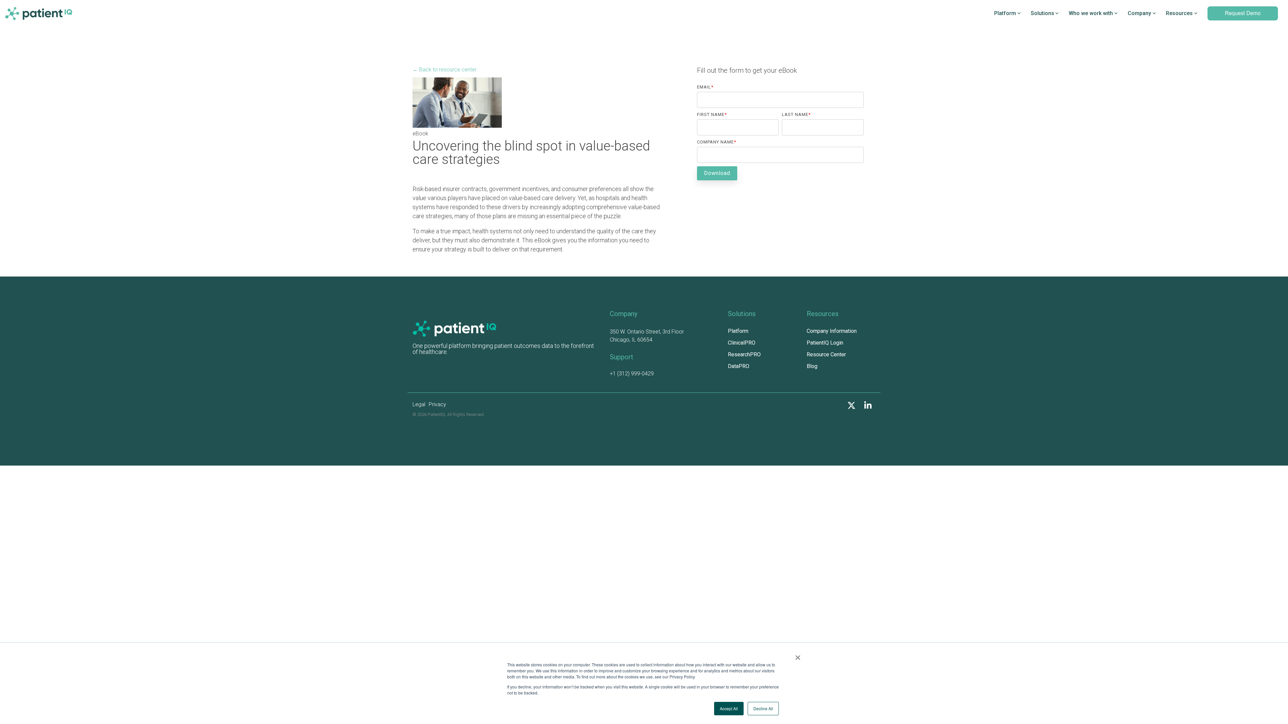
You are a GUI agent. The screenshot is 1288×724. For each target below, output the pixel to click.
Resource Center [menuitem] (826, 354)
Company (1139, 13)
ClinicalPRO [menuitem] (741, 343)
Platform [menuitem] (738, 331)
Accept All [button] (729, 708)
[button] (852, 406)
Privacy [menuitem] (437, 404)
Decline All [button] (763, 708)
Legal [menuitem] (419, 404)
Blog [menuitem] (812, 366)
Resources (1179, 13)
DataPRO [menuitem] (738, 366)
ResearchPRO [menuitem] (744, 354)
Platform (1005, 13)
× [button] (798, 655)
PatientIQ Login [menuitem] (825, 343)
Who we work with (1091, 13)
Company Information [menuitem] (832, 331)
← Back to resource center (445, 69)
